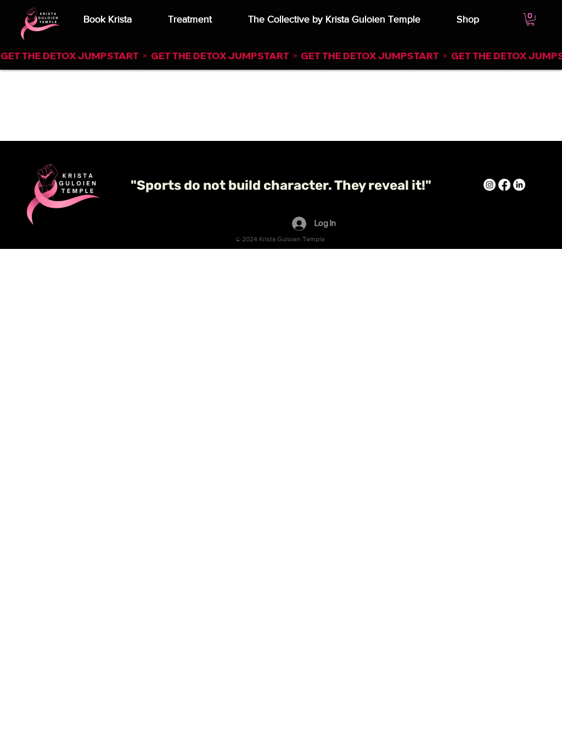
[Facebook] (504, 185)
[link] (530, 19)
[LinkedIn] (519, 185)
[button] (281, 55)
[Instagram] (490, 185)
